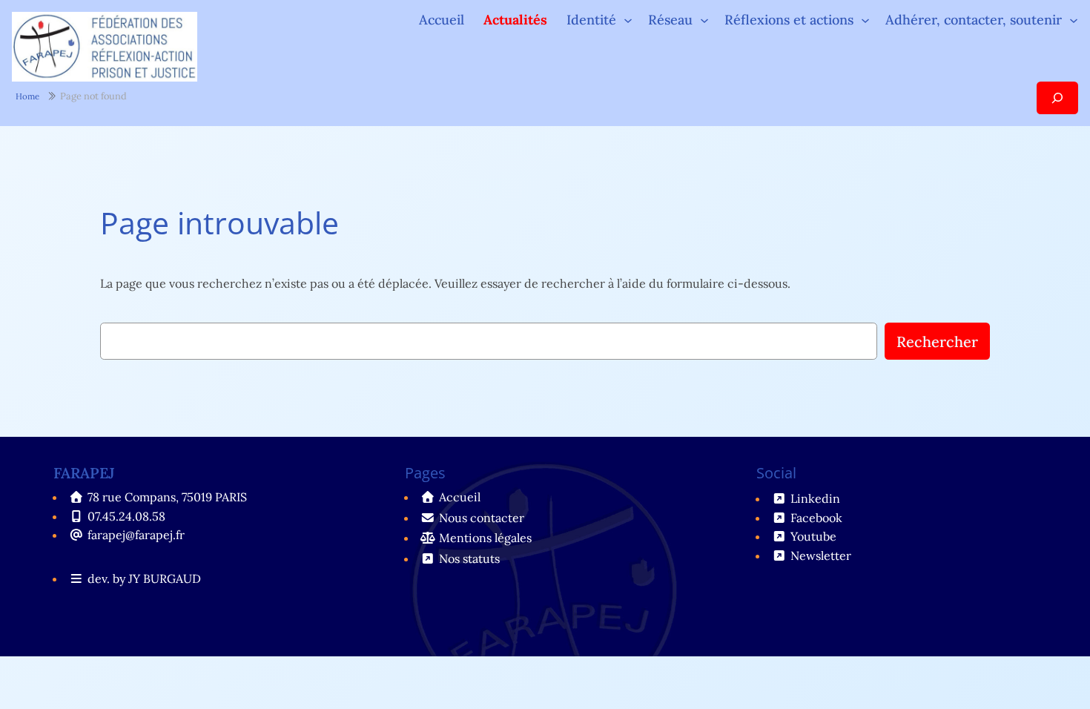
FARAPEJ (84, 473)
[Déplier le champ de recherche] (1057, 97)
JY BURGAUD (164, 578)
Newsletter (820, 555)
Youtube (813, 536)
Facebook (816, 517)
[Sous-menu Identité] (628, 20)
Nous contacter (481, 517)
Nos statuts (469, 558)
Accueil (441, 20)
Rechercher (937, 341)
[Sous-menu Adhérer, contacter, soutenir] (1073, 20)
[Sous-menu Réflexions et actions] (865, 20)
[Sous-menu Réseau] (704, 20)
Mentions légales (485, 537)
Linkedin (815, 498)
